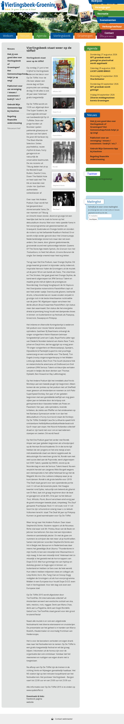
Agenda (41, 36)
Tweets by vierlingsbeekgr (100, 179)
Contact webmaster (64, 719)
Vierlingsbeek (61, 36)
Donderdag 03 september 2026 (104, 87)
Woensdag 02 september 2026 (104, 77)
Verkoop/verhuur (112, 26)
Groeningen (85, 36)
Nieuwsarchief (13, 128)
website (30, 702)
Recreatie (102, 13)
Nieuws (25, 36)
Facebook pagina (34, 698)
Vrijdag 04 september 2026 (102, 97)
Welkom (8, 36)
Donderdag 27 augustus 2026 (103, 59)
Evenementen (108, 20)
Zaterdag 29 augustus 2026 (102, 69)
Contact (109, 33)
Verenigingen (102, 7)
